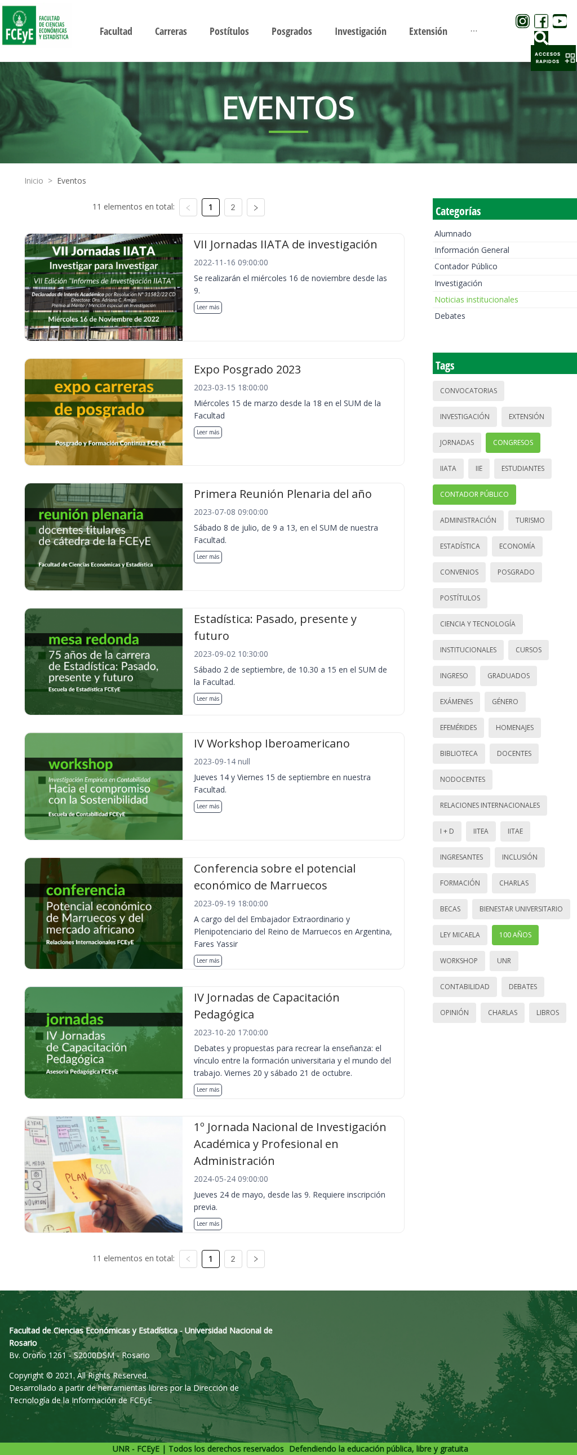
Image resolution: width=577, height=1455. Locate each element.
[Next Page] (256, 207)
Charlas (514, 883)
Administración (468, 520)
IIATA (448, 468)
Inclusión (520, 857)
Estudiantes (522, 468)
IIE (479, 468)
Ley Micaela (460, 935)
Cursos (529, 650)
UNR (504, 960)
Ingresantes (461, 857)
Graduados (508, 675)
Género (505, 701)
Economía (517, 546)
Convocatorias (468, 390)
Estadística (460, 546)
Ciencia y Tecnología (478, 624)
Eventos (71, 180)
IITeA (481, 831)
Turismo (530, 520)
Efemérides (458, 727)
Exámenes (456, 701)
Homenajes (515, 727)
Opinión (454, 1012)
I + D (447, 831)
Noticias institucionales (476, 299)
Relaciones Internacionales (490, 805)
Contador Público (466, 266)
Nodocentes (462, 779)
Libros (547, 1012)
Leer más (208, 307)
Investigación (458, 283)
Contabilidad (465, 986)
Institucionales (468, 650)
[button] (553, 58)
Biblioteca (459, 753)
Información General (471, 249)
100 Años (515, 935)
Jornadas (457, 442)
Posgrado (516, 572)
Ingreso (454, 675)
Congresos (513, 442)
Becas (450, 909)
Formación (460, 883)
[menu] (288, 30)
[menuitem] (116, 31)
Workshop (459, 960)
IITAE (515, 831)
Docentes (514, 753)
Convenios (459, 572)
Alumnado (453, 233)
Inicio (33, 180)
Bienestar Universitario (521, 909)
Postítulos (460, 598)
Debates (449, 315)
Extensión (526, 416)
